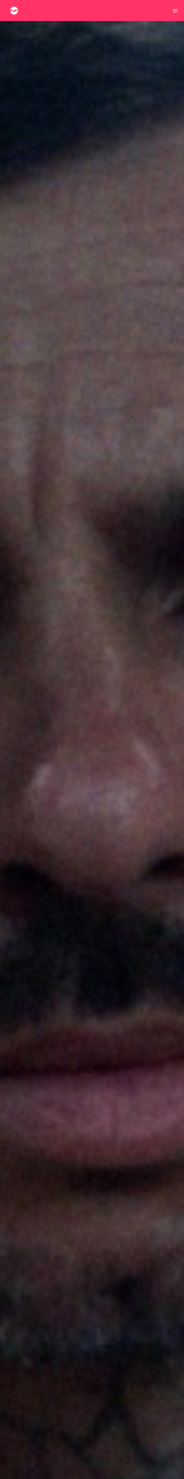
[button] (175, 10)
